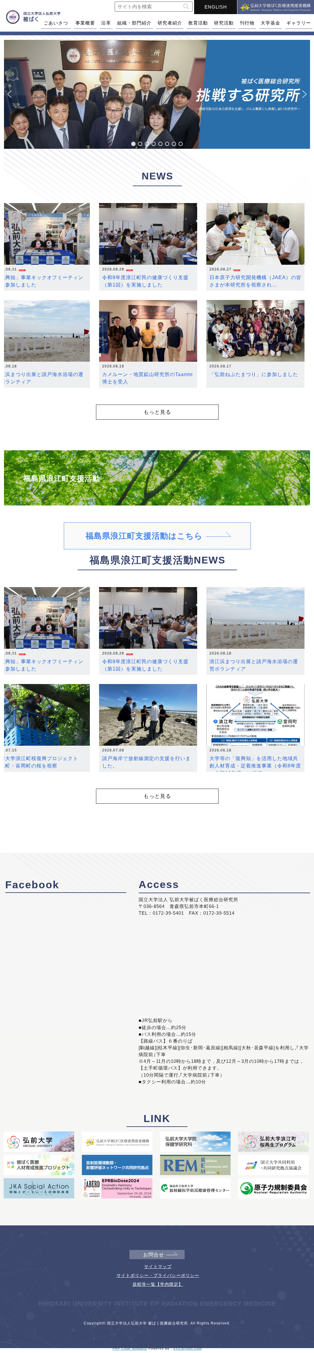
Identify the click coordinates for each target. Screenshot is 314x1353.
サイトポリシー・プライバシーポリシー (158, 1275)
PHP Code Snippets (130, 1348)
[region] (157, 94)
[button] (186, 6)
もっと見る (157, 412)
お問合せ (153, 1254)
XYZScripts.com (187, 1348)
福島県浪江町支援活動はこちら (144, 536)
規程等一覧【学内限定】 (157, 1284)
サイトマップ (158, 1266)
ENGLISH (216, 7)
